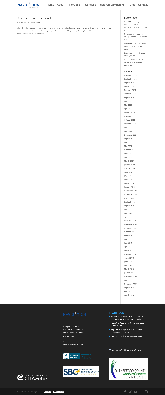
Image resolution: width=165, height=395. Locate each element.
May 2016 (128, 265)
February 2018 (130, 220)
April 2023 (128, 109)
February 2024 (130, 90)
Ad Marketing (34, 22)
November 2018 (130, 194)
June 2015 (128, 280)
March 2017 (129, 250)
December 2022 (130, 116)
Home (50, 5)
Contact (143, 5)
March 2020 (129, 161)
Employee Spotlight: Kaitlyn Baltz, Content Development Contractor (135, 46)
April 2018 (128, 217)
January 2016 (129, 273)
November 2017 (130, 228)
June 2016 (128, 261)
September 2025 (130, 79)
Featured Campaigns (112, 5)
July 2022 (127, 127)
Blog (132, 5)
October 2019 (129, 168)
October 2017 (129, 232)
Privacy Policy (58, 392)
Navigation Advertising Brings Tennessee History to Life (135, 37)
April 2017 (128, 247)
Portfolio (74, 5)
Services (90, 5)
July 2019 (127, 176)
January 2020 (129, 164)
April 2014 (128, 291)
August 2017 (129, 235)
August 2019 (129, 172)
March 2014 (129, 295)
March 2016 (129, 269)
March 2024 (129, 86)
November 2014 (130, 284)
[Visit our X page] (130, 391)
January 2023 (129, 112)
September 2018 (130, 202)
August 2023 (129, 97)
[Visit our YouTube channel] (135, 391)
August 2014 (129, 288)
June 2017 (128, 243)
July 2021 (127, 142)
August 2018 (129, 206)
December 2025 (130, 75)
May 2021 (128, 146)
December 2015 (130, 276)
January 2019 (129, 187)
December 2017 (130, 224)
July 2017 (127, 239)
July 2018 (127, 209)
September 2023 (130, 94)
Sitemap (47, 392)
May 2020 (128, 153)
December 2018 (130, 191)
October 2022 (129, 120)
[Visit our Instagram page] (146, 391)
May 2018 (128, 213)
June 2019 (128, 179)
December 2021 (130, 135)
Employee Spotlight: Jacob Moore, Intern (127, 336)
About (60, 5)
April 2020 (128, 157)
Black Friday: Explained (34, 18)
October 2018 (129, 198)
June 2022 (128, 131)
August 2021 (129, 138)
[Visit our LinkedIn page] (141, 391)
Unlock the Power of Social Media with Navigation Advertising (134, 62)
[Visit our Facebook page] (125, 391)
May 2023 (128, 105)
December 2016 (130, 254)
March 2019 (129, 183)
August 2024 (129, 82)
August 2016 (129, 258)
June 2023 (128, 101)
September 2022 (130, 123)
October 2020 (129, 150)
